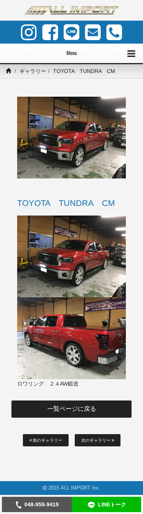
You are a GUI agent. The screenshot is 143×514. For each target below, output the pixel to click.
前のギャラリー (47, 440)
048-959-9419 (41, 504)
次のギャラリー (96, 440)
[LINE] (71, 32)
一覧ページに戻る (71, 408)
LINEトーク (112, 504)
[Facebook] (50, 32)
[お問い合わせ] (93, 32)
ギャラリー (32, 71)
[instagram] (29, 32)
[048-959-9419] (114, 32)
